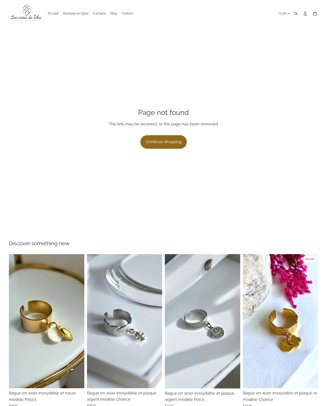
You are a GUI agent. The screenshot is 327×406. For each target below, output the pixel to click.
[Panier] (315, 13)
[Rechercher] (296, 13)
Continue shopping (164, 141)
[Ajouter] (77, 381)
